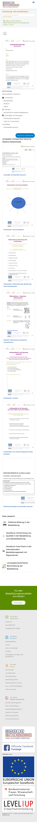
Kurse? (13, 665)
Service (7, 645)
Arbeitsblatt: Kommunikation (14, 229)
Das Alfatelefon (10, 625)
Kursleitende (9, 670)
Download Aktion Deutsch (13, 683)
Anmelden (18, 603)
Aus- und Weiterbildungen (13, 686)
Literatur (8, 651)
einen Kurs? (14, 617)
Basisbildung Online (11, 679)
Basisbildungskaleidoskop (13, 709)
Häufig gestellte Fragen (12, 628)
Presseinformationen (12, 719)
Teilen (5, 33)
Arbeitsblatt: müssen (11, 398)
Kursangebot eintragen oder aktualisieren (14, 655)
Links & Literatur (10, 689)
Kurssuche (8, 622)
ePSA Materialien (10, 676)
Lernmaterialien (10, 673)
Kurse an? (13, 637)
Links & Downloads (11, 648)
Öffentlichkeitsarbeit (12, 716)
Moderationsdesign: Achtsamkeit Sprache (18, 506)
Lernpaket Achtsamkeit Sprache (15, 175)
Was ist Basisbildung (12, 706)
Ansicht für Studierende (25, 135)
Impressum (5, 815)
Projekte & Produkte (12, 712)
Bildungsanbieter (10, 641)
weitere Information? (17, 698)
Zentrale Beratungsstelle (13, 703)
